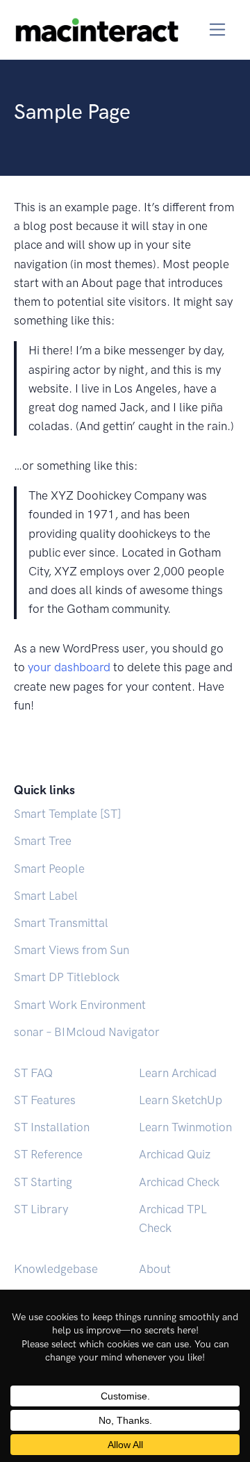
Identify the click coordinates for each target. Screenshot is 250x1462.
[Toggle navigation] (218, 29)
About (155, 1269)
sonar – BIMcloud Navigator (87, 1032)
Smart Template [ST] (67, 814)
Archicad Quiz (174, 1154)
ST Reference (48, 1154)
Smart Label (46, 896)
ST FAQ (33, 1073)
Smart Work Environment (80, 1005)
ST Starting (43, 1182)
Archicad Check (179, 1182)
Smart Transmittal (61, 923)
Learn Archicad (178, 1073)
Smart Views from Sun (71, 950)
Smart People (49, 869)
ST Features (45, 1100)
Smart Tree (43, 841)
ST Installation (52, 1127)
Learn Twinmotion (185, 1127)
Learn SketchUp (180, 1100)
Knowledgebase (56, 1269)
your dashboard (69, 667)
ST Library (41, 1209)
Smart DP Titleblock (66, 977)
